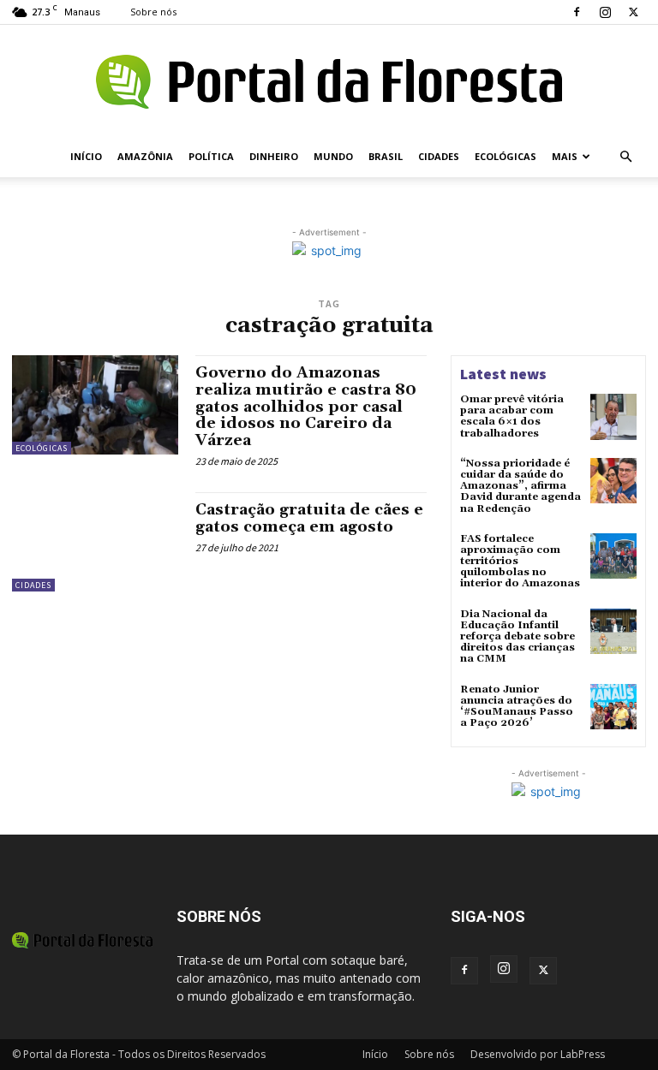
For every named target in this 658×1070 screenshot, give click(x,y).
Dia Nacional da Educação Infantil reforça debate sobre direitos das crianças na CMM (517, 637)
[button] (625, 157)
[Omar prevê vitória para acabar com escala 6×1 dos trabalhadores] (613, 417)
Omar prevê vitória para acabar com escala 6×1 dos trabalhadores (512, 416)
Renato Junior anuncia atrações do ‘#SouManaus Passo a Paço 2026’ (516, 706)
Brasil (385, 156)
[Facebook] (576, 12)
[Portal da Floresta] (329, 82)
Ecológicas (505, 156)
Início (86, 156)
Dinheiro (273, 156)
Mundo (333, 156)
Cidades (438, 156)
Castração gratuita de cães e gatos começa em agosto (309, 518)
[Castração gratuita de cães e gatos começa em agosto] (95, 541)
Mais (564, 156)
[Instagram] (605, 12)
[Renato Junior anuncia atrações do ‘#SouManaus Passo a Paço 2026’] (613, 707)
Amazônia (145, 156)
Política (211, 156)
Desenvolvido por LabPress (537, 1054)
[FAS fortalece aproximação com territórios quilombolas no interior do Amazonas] (613, 556)
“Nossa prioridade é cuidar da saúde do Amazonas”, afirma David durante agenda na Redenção (520, 486)
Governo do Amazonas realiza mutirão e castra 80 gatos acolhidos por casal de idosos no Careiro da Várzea (305, 406)
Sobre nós (153, 11)
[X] (633, 12)
